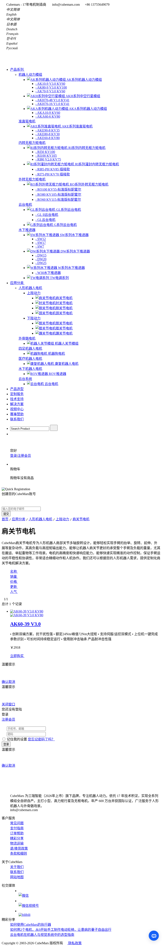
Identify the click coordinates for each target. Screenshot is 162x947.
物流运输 (17, 843)
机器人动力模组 (30, 74)
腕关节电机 (64, 308)
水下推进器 (27, 230)
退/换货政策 (19, 848)
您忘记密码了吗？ (41, 739)
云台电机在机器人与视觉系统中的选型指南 (42, 934)
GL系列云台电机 (68, 209)
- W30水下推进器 (48, 273)
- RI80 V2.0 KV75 (48, 159)
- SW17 (40, 242)
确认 (5, 682)
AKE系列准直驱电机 (77, 126)
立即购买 (17, 656)
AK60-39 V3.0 (25, 624)
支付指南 (17, 828)
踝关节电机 (64, 333)
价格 (14, 581)
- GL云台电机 (45, 220)
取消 (11, 682)
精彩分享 (17, 838)
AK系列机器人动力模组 (84, 79)
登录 (13, 455)
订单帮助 (17, 833)
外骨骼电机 (27, 338)
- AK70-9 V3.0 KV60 (50, 91)
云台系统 (25, 379)
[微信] (89, 893)
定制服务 (17, 394)
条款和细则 (18, 853)
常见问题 (17, 823)
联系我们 (17, 419)
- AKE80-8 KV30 (47, 134)
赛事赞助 (17, 414)
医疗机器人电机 (30, 358)
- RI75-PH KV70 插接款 (52, 174)
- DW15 (40, 255)
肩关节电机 (64, 298)
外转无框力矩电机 (32, 179)
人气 (14, 592)
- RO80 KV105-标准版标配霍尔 (58, 194)
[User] (12, 434)
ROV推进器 (57, 374)
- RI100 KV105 (46, 155)
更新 (14, 586)
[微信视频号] (89, 903)
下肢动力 (33, 318)
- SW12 (40, 239)
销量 (14, 576)
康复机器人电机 (66, 363)
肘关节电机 (64, 303)
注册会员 (24, 455)
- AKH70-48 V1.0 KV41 (52, 100)
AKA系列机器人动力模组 (88, 108)
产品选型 (17, 389)
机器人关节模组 (66, 343)
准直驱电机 (27, 121)
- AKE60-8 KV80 (47, 138)
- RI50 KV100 (45, 152)
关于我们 (17, 867)
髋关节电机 (64, 323)
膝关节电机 (64, 328)
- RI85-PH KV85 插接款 (52, 169)
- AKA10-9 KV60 (47, 112)
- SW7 (39, 246)
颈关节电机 (64, 313)
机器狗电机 (56, 353)
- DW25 (40, 263)
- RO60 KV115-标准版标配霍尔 (58, 199)
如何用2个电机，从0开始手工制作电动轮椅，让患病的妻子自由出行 (60, 929)
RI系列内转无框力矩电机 (86, 148)
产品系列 (17, 69)
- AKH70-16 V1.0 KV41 (52, 104)
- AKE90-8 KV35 (47, 130)
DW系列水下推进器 (75, 251)
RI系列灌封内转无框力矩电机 (97, 164)
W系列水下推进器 (71, 268)
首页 (5, 519)
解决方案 (17, 404)
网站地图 (17, 877)
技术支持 (17, 399)
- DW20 (40, 259)
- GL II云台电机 (46, 214)
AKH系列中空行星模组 (83, 96)
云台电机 (25, 204)
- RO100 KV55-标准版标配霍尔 (58, 189)
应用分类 (17, 283)
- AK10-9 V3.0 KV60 (50, 83)
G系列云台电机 (65, 225)
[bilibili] (89, 913)
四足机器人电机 (30, 348)
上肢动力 (33, 293)
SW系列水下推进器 (74, 235)
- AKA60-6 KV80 (47, 116)
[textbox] (29, 428)
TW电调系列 (59, 278)
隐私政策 (74, 943)
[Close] (17, 664)
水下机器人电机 (30, 369)
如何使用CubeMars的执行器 (30, 924)
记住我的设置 (17, 739)
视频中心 (17, 409)
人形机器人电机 (30, 288)
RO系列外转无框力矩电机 (89, 184)
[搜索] (54, 428)
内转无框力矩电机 (32, 143)
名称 (14, 571)
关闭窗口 (8, 704)
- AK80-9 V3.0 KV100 (51, 87)
